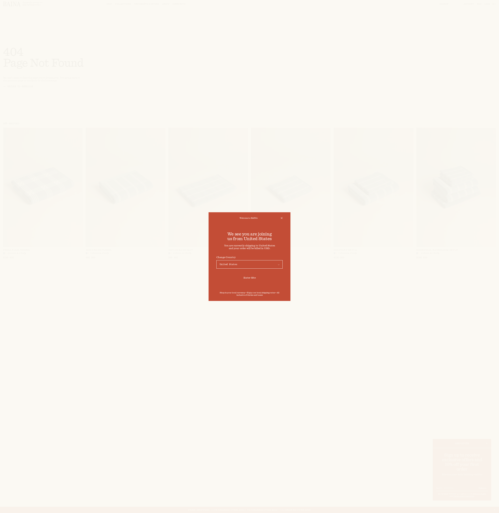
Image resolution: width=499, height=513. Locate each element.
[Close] (282, 218)
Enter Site (249, 278)
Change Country (226, 257)
